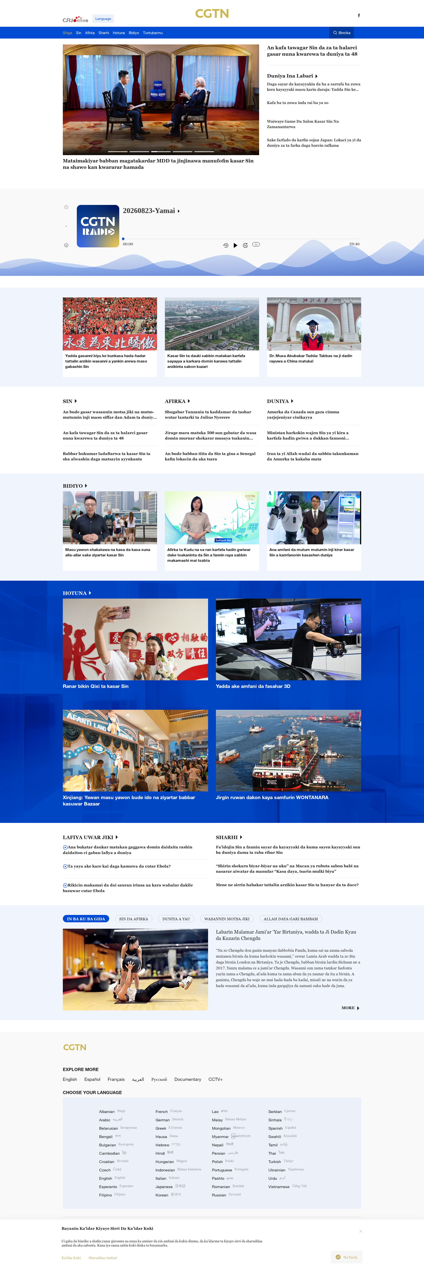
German (169, 1119)
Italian (167, 1178)
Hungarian (171, 1161)
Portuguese (230, 1169)
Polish (223, 1161)
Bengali (110, 1136)
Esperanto (116, 1186)
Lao (219, 1111)
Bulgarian (116, 1144)
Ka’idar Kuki (71, 1258)
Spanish (282, 1128)
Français (116, 1079)
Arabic (110, 1119)
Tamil (278, 1144)
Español (92, 1079)
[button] (118, 151)
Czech (110, 1169)
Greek (169, 1128)
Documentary (187, 1079)
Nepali (222, 1144)
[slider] (123, 239)
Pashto (222, 1178)
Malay (229, 1119)
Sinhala (280, 1119)
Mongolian (228, 1128)
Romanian (228, 1186)
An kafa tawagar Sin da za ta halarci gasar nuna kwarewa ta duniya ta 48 (312, 51)
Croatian (114, 1161)
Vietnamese (287, 1186)
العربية (138, 1079)
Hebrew (168, 1144)
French (169, 1111)
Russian (226, 1195)
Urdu (276, 1178)
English (70, 1079)
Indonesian (178, 1169)
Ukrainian (286, 1169)
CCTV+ (216, 1079)
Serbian (281, 1111)
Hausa (167, 1136)
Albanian (112, 1111)
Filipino (112, 1195)
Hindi (164, 1153)
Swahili (282, 1136)
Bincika (344, 32)
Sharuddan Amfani (103, 1258)
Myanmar (231, 1136)
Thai (276, 1153)
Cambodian (112, 1153)
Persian (225, 1153)
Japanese (171, 1186)
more (348, 1007)
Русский (159, 1079)
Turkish (280, 1161)
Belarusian (118, 1128)
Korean (168, 1195)
